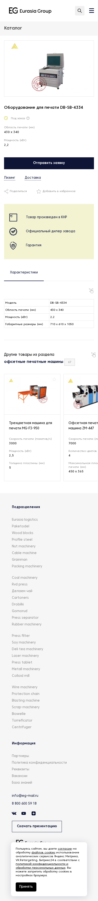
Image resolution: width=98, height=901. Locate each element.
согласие (65, 848)
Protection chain (25, 694)
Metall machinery (26, 669)
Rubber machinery (26, 624)
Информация (23, 743)
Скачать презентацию (37, 826)
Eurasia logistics (25, 519)
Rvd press (20, 584)
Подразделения (26, 507)
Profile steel (22, 539)
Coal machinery (24, 577)
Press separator (25, 617)
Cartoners (20, 597)
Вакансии (19, 776)
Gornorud (19, 611)
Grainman (19, 559)
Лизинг (9, 177)
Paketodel (20, 526)
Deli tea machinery (27, 649)
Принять (26, 886)
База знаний (22, 782)
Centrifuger (21, 727)
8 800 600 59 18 (24, 803)
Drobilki (18, 604)
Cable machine (24, 553)
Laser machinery (25, 656)
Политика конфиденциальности (39, 762)
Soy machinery (24, 642)
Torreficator (22, 720)
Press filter (21, 636)
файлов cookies (43, 852)
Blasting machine (26, 700)
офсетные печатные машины (33, 362)
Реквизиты (20, 769)
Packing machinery (27, 566)
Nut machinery (23, 546)
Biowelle (19, 714)
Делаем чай (22, 591)
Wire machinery (24, 687)
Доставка (33, 177)
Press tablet (22, 662)
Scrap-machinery (25, 707)
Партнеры (20, 756)
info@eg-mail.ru (25, 795)
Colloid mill (20, 676)
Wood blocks (22, 533)
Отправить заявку (49, 163)
